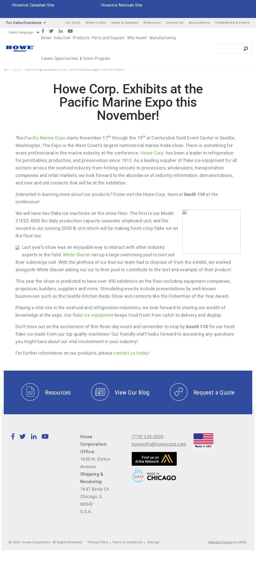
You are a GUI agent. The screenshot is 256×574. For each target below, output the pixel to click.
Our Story (73, 22)
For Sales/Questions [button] (24, 23)
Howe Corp (152, 152)
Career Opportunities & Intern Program (75, 58)
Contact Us (175, 22)
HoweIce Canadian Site (33, 5)
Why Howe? (137, 37)
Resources (152, 22)
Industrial (62, 37)
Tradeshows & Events (232, 22)
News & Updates (125, 22)
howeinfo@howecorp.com (159, 444)
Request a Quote (214, 392)
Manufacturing (163, 37)
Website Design (220, 542)
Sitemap (153, 542)
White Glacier (76, 254)
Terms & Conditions (127, 542)
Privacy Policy (98, 542)
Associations (199, 22)
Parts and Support (108, 37)
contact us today (130, 353)
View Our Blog (132, 392)
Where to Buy (96, 22)
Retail (46, 37)
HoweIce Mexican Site (121, 5)
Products (81, 37)
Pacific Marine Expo (44, 138)
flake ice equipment (93, 315)
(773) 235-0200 (148, 436)
